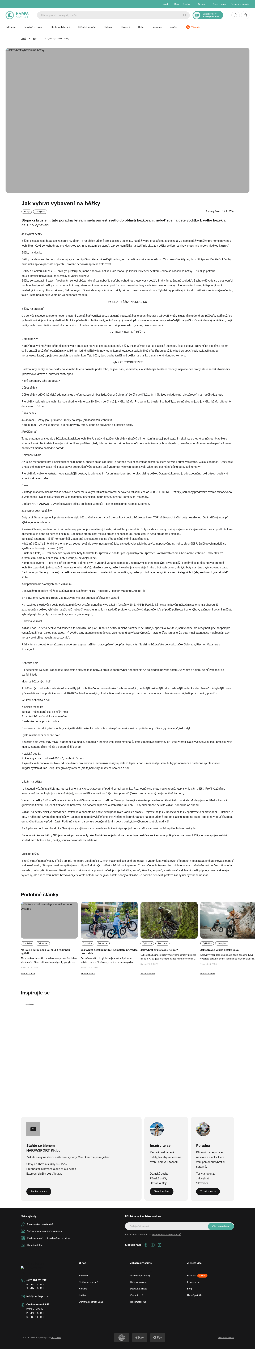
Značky (173, 27)
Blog (176, 4)
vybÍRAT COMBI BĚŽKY (127, 362)
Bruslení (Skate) (31, 553)
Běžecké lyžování (87, 27)
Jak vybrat (202, 1178)
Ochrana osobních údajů (91, 1302)
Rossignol (120, 503)
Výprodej (195, 27)
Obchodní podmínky (140, 1275)
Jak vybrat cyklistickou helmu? (159, 949)
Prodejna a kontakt (240, 4)
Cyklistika (10, 27)
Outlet (141, 27)
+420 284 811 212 (36, 1280)
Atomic (132, 503)
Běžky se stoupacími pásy (37, 280)
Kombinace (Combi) (34, 562)
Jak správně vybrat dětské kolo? (219, 949)
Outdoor (108, 27)
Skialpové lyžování (60, 27)
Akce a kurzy (219, 4)
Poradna (166, 4)
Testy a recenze (205, 1173)
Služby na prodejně (88, 1282)
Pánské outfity (158, 1178)
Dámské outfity (159, 1173)
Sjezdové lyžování (33, 27)
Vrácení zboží (137, 1295)
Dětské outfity (158, 1183)
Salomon (143, 503)
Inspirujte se (193, 1282)
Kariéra (82, 1295)
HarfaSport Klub (195, 1295)
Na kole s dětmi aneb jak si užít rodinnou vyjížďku (45, 951)
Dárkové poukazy (139, 1282)
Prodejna (83, 1275)
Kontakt (83, 1288)
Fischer (108, 503)
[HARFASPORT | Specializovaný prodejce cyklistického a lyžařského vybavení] (17, 15)
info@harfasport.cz (38, 1296)
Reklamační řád (138, 1302)
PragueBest (56, 1338)
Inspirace (157, 27)
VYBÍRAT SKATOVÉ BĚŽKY (128, 332)
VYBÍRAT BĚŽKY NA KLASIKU (127, 301)
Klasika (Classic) (32, 529)
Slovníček (202, 1183)
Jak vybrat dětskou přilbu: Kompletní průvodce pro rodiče (109, 951)
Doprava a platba (138, 1288)
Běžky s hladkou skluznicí (37, 271)
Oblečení (125, 27)
